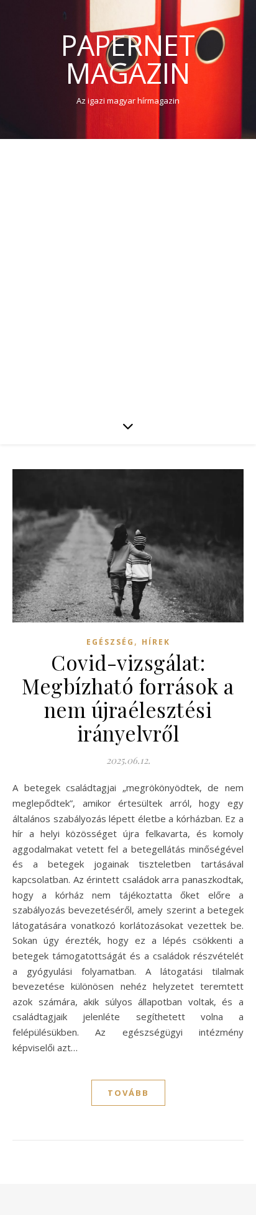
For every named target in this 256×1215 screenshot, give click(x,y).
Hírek (156, 642)
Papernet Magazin (128, 59)
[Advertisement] (128, 273)
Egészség (110, 642)
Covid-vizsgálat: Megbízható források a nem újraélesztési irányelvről (128, 697)
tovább (128, 1092)
